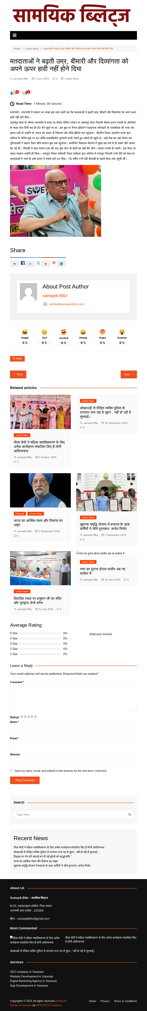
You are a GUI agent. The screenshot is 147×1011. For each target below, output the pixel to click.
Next (127, 374)
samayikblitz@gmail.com (33, 918)
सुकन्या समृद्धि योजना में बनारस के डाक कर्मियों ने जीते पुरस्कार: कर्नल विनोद (52, 865)
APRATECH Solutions (49, 1005)
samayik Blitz (20, 78)
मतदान (19, 358)
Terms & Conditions (125, 1001)
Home (92, 1001)
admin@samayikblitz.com (67, 304)
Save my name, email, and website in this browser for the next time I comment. (61, 770)
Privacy (105, 1001)
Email (14, 738)
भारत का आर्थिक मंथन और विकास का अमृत (36, 861)
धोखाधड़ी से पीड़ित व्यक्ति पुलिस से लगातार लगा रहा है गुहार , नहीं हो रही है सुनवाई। (105, 412)
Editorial (20, 513)
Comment (17, 682)
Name (14, 721)
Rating (14, 717)
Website (15, 754)
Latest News (72, 78)
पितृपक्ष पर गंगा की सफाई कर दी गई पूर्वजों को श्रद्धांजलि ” (43, 856)
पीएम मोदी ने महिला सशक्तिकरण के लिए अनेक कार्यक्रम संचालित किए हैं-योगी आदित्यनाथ (39, 446)
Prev (20, 374)
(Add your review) (100, 634)
